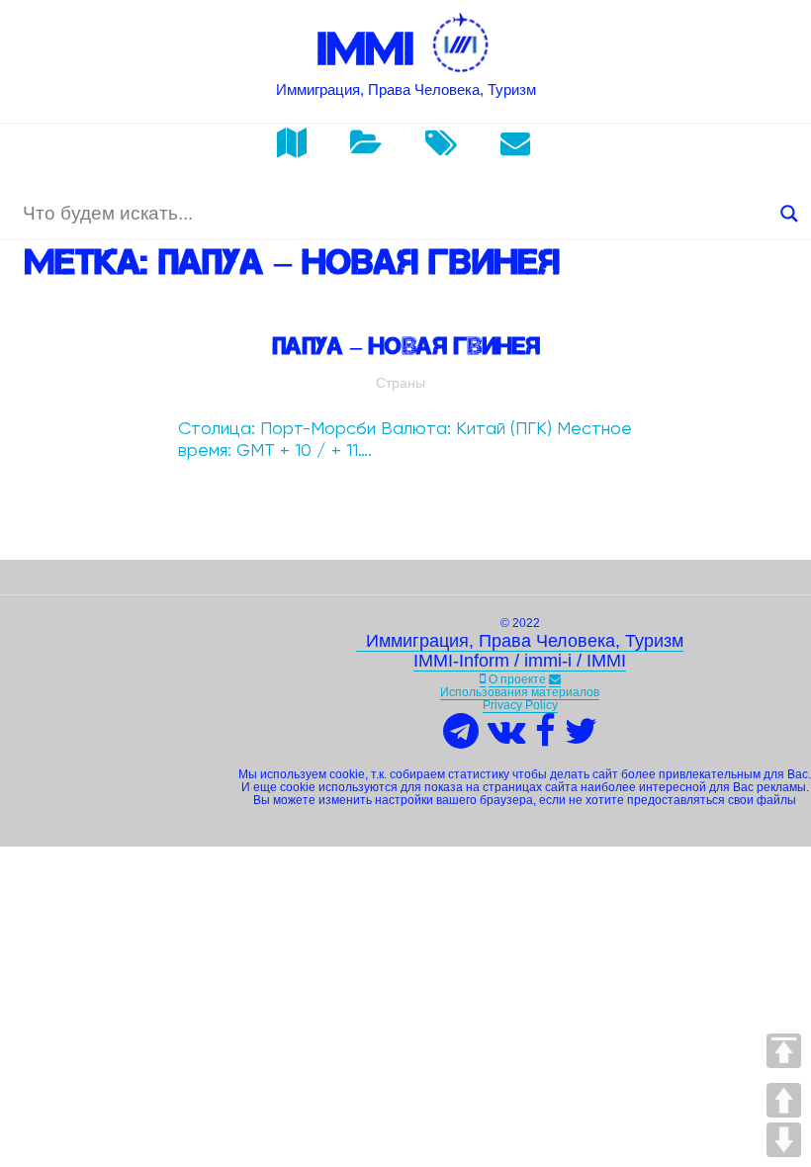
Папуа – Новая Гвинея (406, 345)
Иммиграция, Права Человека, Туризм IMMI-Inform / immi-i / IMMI (519, 651)
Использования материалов (519, 692)
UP (783, 1100)
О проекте (517, 679)
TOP (783, 1050)
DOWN (783, 1139)
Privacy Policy (520, 705)
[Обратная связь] (555, 680)
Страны (400, 383)
